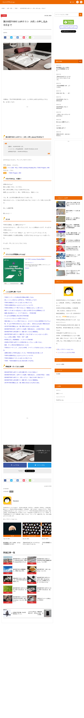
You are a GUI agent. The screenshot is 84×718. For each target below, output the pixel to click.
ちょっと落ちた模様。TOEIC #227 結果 (16, 337)
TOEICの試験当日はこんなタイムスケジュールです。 (19, 305)
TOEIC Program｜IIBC (15, 173)
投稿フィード (59, 393)
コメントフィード (60, 396)
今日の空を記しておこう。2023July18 (62, 100)
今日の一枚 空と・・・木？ (63, 93)
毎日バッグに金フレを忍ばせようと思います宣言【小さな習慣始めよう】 (25, 310)
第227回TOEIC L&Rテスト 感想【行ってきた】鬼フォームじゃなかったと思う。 (27, 334)
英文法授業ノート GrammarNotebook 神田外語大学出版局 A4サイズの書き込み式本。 (73, 264)
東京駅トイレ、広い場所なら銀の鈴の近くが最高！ (73, 218)
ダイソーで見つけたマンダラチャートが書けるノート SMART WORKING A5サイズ (73, 273)
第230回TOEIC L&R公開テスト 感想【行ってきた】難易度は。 (22, 331)
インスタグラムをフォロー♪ (68, 27)
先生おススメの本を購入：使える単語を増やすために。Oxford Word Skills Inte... (73, 248)
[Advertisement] (27, 84)
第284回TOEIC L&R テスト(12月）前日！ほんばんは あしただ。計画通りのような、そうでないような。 (43, 580)
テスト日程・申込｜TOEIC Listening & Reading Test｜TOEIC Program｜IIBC (29, 167)
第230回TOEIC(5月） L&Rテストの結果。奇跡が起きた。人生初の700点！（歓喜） (27, 329)
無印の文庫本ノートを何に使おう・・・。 (73, 211)
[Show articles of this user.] (7, 500)
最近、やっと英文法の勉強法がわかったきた (17, 345)
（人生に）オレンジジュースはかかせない (63, 115)
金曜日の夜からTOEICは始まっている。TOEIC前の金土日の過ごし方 (24, 353)
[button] (77, 2)
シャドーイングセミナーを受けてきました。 (17, 318)
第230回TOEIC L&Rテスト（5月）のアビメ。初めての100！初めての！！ (25, 377)
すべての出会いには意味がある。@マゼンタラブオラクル (73, 241)
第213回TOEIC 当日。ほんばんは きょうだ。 (44, 570)
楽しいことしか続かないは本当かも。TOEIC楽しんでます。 (21, 300)
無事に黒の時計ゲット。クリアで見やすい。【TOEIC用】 (21, 313)
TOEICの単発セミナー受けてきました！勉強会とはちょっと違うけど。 (24, 308)
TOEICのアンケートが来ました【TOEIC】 (44, 599)
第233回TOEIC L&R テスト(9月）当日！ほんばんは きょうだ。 (20, 589)
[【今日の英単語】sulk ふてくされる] (51, 529)
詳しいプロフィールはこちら (10, 519)
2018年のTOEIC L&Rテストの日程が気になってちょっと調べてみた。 (24, 342)
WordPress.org (59, 400)
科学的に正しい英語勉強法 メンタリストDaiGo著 (19, 339)
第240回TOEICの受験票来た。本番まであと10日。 (19, 570)
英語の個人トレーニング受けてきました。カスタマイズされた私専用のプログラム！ (28, 321)
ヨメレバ (31, 262)
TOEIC (4, 15)
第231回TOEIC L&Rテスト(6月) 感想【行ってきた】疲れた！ (21, 372)
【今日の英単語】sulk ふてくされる (50, 543)
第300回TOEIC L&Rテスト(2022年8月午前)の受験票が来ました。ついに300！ (44, 560)
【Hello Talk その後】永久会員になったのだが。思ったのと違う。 (73, 204)
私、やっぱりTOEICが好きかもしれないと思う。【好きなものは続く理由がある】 (27, 323)
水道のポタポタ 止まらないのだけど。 (63, 134)
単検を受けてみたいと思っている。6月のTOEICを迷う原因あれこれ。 (20, 580)
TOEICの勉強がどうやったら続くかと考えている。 (19, 302)
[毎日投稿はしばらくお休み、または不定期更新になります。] (12, 529)
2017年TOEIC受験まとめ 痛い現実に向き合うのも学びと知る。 (22, 326)
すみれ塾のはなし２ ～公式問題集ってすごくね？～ (73, 255)
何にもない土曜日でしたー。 (63, 122)
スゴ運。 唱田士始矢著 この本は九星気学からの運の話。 (73, 233)
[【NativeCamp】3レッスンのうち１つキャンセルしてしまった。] (32, 529)
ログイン (58, 390)
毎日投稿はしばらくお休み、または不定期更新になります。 (11, 543)
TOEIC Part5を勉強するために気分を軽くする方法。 (20, 360)
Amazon (27, 268)
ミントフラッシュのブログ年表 (66, 352)
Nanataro (7, 488)
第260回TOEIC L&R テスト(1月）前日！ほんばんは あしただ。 (44, 589)
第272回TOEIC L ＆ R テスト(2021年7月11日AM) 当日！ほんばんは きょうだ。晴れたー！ (20, 599)
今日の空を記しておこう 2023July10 (62, 107)
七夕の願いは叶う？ (61, 128)
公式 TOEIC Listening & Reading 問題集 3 (35, 259)
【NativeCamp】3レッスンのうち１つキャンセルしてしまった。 (31, 543)
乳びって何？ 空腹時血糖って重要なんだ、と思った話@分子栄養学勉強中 (73, 226)
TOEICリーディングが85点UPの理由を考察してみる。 (20, 297)
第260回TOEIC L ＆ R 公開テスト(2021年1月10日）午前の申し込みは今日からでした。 (20, 560)
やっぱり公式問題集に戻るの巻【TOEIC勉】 (17, 315)
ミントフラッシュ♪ (8, 2)
